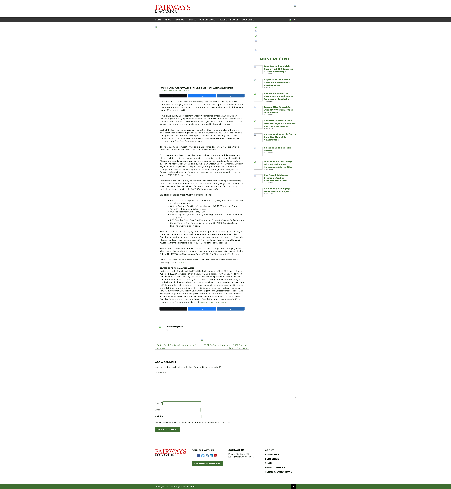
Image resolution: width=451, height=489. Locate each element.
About (269, 450)
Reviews (179, 20)
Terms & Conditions (278, 472)
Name (158, 403)
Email (158, 410)
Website (159, 416)
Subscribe (248, 20)
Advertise (272, 454)
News (168, 20)
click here (182, 262)
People (192, 20)
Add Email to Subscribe (207, 464)
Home (158, 20)
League (234, 20)
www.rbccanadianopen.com (213, 302)
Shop (268, 463)
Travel (223, 20)
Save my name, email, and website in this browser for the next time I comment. (194, 422)
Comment (160, 373)
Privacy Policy (275, 467)
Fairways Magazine (169, 90)
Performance (207, 20)
